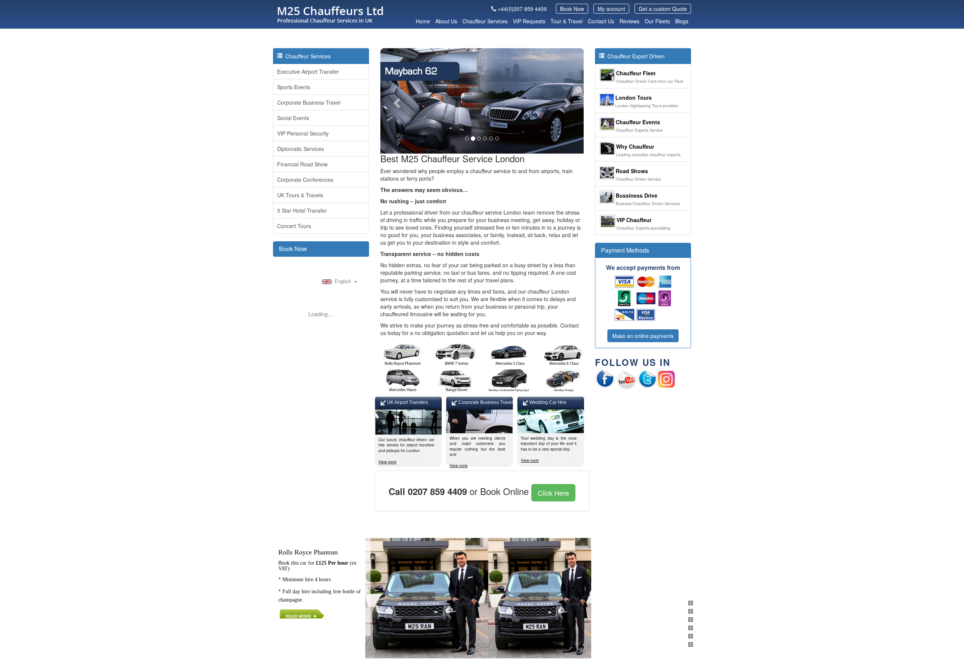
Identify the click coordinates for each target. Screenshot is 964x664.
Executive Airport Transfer (308, 71)
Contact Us (601, 21)
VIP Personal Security (303, 133)
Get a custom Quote (663, 8)
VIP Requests (529, 21)
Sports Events (293, 87)
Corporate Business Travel (308, 102)
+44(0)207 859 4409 (522, 8)
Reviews (629, 21)
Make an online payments (643, 336)
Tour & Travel (567, 21)
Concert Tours (294, 226)
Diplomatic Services (300, 148)
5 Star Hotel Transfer (302, 210)
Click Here (553, 493)
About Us (446, 21)
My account (611, 8)
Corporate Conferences (305, 179)
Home (423, 21)
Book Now (572, 8)
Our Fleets (657, 21)
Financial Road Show (302, 164)
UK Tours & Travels (300, 195)
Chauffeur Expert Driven (634, 56)
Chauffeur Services (485, 21)
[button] (395, 101)
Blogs (681, 21)
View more (387, 461)
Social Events (293, 118)
